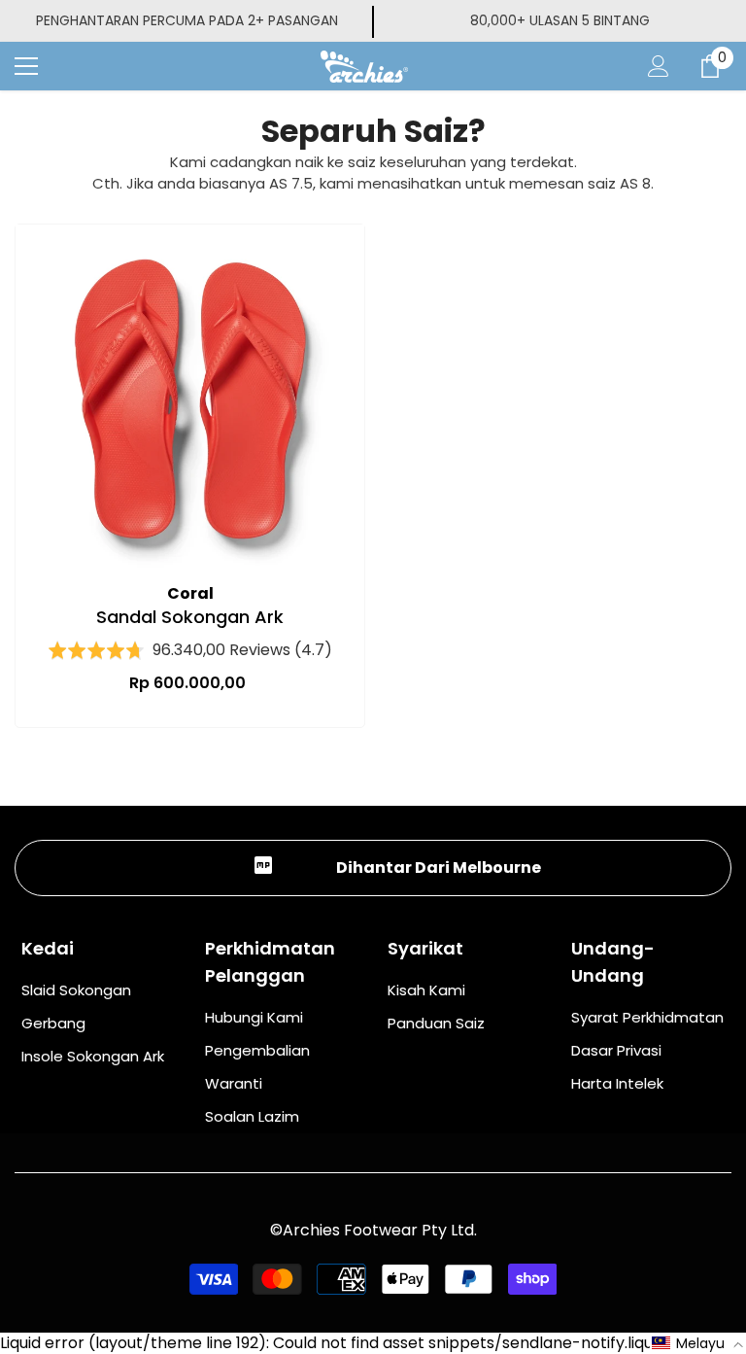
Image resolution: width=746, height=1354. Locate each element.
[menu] (26, 66)
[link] (373, 868)
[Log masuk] (658, 66)
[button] (698, 1343)
